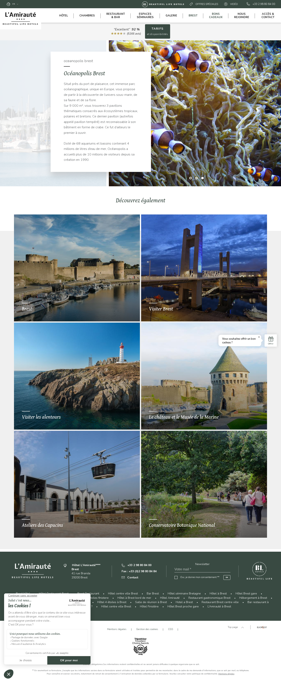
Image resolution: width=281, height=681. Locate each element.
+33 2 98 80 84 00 (264, 4)
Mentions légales (226, 673)
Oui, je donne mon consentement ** (199, 577)
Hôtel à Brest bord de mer (134, 598)
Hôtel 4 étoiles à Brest (111, 602)
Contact (132, 577)
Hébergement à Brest (253, 598)
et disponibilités (157, 31)
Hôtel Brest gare (246, 593)
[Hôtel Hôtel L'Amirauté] (20, 18)
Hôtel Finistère (149, 606)
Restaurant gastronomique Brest (209, 598)
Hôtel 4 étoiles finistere (94, 598)
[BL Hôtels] (164, 4)
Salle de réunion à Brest (151, 602)
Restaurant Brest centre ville (220, 602)
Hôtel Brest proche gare (183, 606)
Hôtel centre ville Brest (123, 593)
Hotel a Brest (184, 602)
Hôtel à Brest (218, 593)
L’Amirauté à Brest (219, 606)
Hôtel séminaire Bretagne (184, 593)
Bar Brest (153, 593)
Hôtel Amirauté (170, 598)
